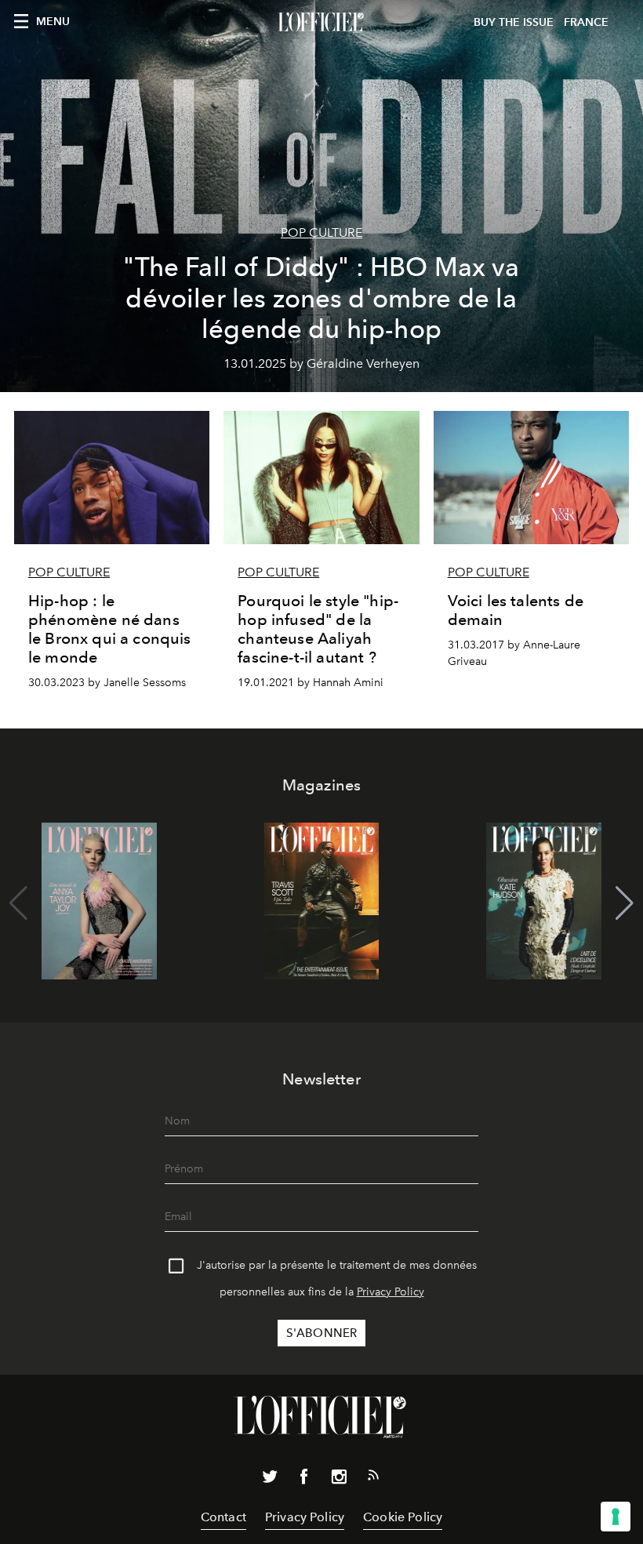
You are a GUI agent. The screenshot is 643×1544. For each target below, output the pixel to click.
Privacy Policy (390, 1292)
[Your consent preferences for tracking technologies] (615, 1516)
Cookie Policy (402, 1516)
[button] (624, 903)
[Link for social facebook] (304, 1480)
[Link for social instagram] (339, 1480)
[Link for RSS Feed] (373, 1478)
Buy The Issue (514, 22)
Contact (223, 1516)
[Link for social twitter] (270, 1480)
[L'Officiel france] (321, 23)
